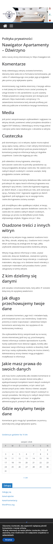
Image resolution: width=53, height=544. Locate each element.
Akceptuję (8, 540)
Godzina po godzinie (10, 434)
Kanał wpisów (8, 496)
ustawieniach (8, 535)
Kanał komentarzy (9, 500)
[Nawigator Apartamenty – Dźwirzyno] (26, 9)
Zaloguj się (6, 492)
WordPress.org (8, 504)
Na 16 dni (24, 434)
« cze (25, 477)
